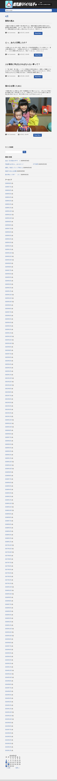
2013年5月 (8, 736)
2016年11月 (8, 590)
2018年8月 (8, 517)
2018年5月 (8, 527)
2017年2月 (8, 580)
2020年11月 (8, 423)
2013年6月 (8, 733)
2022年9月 (8, 347)
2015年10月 (8, 635)
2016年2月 (8, 621)
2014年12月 (8, 670)
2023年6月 (8, 315)
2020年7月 (8, 437)
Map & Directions (45, 4)
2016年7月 (8, 604)
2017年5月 (8, 569)
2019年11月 (8, 465)
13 (6, 762)
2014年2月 (8, 705)
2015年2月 (8, 663)
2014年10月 (8, 677)
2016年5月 (8, 611)
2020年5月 (8, 444)
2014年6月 (8, 691)
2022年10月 (8, 343)
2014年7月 (8, 688)
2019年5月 (8, 486)
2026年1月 (8, 207)
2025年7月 (8, 228)
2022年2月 (8, 371)
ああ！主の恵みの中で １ (12, 160)
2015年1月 (8, 667)
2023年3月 (8, 326)
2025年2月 (8, 246)
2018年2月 (8, 538)
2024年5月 (8, 277)
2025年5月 (8, 235)
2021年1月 (8, 416)
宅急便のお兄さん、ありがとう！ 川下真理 (21, 164)
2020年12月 (8, 420)
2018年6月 (8, 524)
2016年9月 (8, 597)
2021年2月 (8, 413)
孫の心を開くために (13, 86)
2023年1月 (8, 333)
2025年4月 (8, 239)
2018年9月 (8, 514)
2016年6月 (8, 608)
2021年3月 (8, 409)
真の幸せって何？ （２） (12, 174)
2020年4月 (8, 447)
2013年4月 (8, 740)
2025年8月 (8, 225)
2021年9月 (8, 388)
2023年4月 (8, 322)
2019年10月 (8, 468)
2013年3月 (8, 743)
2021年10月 (8, 385)
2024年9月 (8, 263)
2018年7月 (8, 521)
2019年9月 (8, 472)
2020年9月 (8, 430)
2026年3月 (8, 200)
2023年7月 (8, 312)
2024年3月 (8, 284)
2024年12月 (8, 253)
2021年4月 (8, 406)
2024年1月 (8, 291)
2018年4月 (8, 531)
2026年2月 (8, 204)
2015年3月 (8, 660)
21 (8, 764)
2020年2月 (8, 454)
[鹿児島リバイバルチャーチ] (23, 7)
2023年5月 (8, 319)
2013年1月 (8, 750)
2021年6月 (8, 399)
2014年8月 (8, 684)
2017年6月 (8, 566)
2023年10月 (8, 301)
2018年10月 (8, 510)
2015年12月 (8, 628)
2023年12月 (8, 294)
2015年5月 (8, 653)
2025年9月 (8, 221)
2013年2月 (8, 747)
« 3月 (8, 768)
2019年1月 (8, 500)
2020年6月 (8, 441)
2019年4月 (8, 489)
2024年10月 (8, 260)
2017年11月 (8, 548)
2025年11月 (8, 214)
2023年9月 (8, 305)
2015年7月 (8, 646)
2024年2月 (8, 287)
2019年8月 (8, 475)
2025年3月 (8, 242)
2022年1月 (8, 374)
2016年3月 (8, 618)
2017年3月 (8, 576)
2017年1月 (8, 583)
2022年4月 (8, 364)
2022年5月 (8, 360)
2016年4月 (8, 614)
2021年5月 (8, 402)
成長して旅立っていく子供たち (14, 167)
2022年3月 (8, 367)
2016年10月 (8, 594)
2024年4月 (8, 280)
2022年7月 (8, 354)
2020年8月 (8, 434)
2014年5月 (8, 694)
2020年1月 (8, 458)
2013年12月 (8, 712)
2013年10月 (8, 719)
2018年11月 (8, 507)
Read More (38, 33)
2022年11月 (8, 340)
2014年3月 (8, 701)
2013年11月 (8, 715)
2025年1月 (8, 249)
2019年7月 (8, 479)
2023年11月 (8, 298)
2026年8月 (8, 183)
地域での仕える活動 (11, 171)
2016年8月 (8, 601)
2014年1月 (8, 708)
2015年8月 (8, 642)
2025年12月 (8, 211)
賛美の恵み (9, 21)
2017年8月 (8, 559)
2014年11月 (8, 674)
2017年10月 (8, 552)
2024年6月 (8, 273)
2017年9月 (8, 555)
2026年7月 (8, 187)
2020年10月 (8, 427)
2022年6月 (8, 357)
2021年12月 (8, 378)
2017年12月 (8, 545)
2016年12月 (8, 587)
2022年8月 (8, 350)
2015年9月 (8, 639)
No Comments (11, 32)
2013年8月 (8, 726)
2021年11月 (8, 381)
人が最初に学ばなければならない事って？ (22, 64)
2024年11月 (8, 256)
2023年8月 (8, 308)
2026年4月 (8, 197)
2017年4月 (8, 573)
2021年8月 (8, 392)
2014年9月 (8, 681)
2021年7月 (8, 395)
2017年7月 (8, 562)
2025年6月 (8, 232)
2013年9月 (8, 722)
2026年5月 (8, 193)
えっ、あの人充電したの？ (16, 43)
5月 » (17, 768)
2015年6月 (8, 649)
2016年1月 (8, 625)
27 (6, 766)
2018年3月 (8, 534)
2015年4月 (8, 656)
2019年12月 (8, 461)
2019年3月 (8, 493)
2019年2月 (8, 496)
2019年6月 (8, 482)
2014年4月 (8, 698)
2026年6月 (8, 190)
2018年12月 (8, 503)
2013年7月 (8, 729)
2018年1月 (8, 541)
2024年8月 (8, 267)
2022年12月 (8, 336)
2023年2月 (8, 329)
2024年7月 (8, 270)
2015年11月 (8, 632)
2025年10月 (8, 218)
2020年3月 (8, 451)
